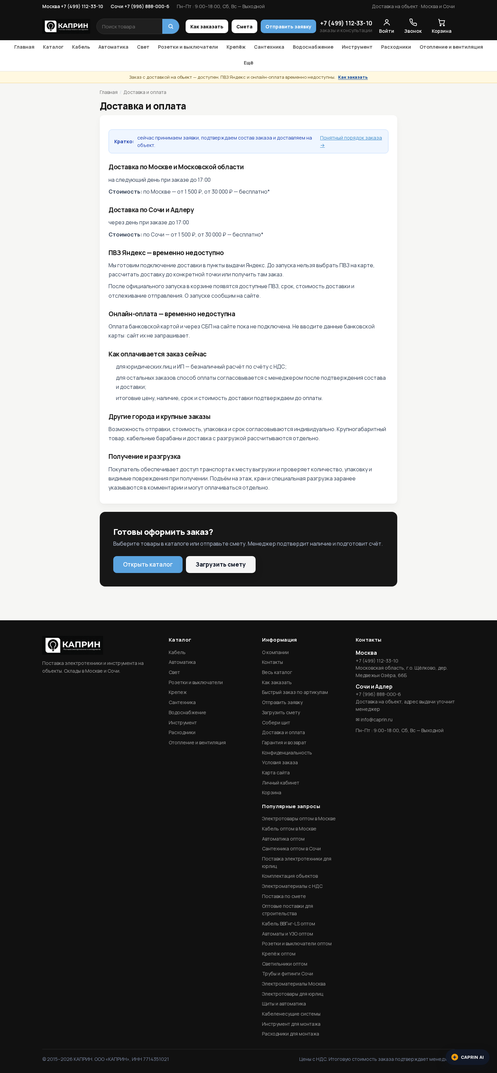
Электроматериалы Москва (294, 983)
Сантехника (269, 47)
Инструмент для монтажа (291, 1024)
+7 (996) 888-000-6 (378, 694)
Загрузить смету (221, 564)
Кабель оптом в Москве (289, 828)
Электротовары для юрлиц (292, 994)
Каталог (53, 47)
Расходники (396, 47)
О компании (275, 652)
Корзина (271, 792)
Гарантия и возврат (284, 742)
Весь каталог (277, 672)
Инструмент (357, 47)
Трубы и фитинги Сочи (287, 973)
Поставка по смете (284, 896)
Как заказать (206, 26)
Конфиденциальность (287, 752)
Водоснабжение (313, 47)
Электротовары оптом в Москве (299, 818)
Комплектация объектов (290, 876)
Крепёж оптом (278, 953)
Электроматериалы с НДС (292, 886)
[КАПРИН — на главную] (66, 26)
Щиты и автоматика (284, 1003)
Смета (244, 26)
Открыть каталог (148, 564)
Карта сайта (276, 772)
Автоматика (113, 47)
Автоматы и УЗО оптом (287, 933)
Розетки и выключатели (188, 47)
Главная (24, 47)
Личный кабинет (280, 782)
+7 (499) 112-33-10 (346, 23)
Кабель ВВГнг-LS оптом (288, 923)
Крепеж (178, 692)
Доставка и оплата (283, 732)
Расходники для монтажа (290, 1033)
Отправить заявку (288, 26)
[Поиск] (170, 26)
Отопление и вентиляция (451, 47)
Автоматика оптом (283, 838)
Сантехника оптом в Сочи (291, 848)
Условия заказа (280, 762)
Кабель (81, 47)
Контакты (272, 662)
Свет (143, 47)
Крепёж (236, 47)
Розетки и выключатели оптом (297, 943)
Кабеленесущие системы (291, 1013)
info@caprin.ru (377, 719)
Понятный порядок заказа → (351, 141)
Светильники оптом (284, 963)
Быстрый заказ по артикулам (295, 692)
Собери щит (276, 722)
